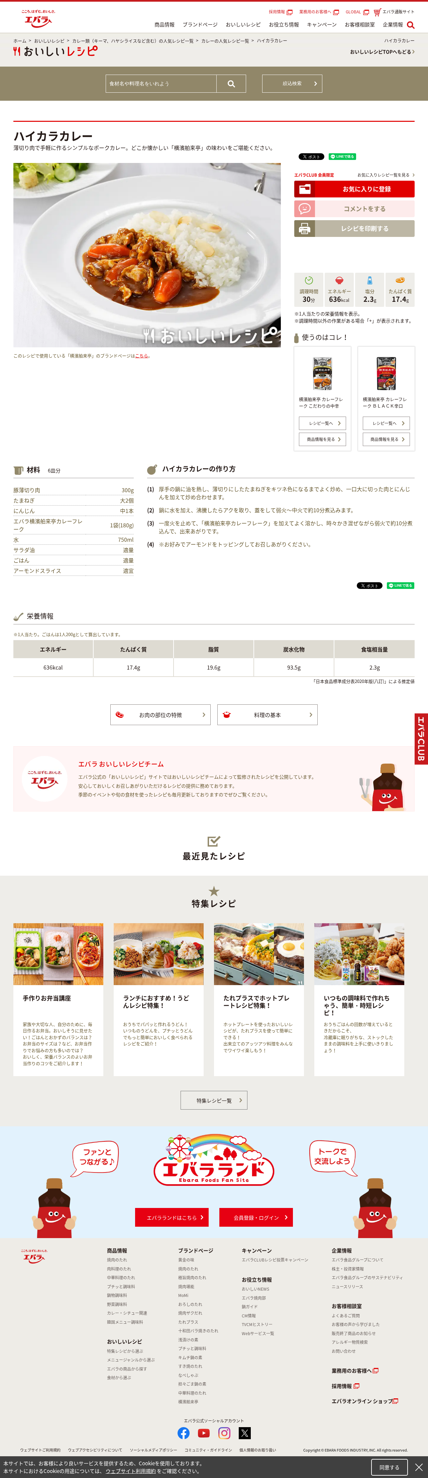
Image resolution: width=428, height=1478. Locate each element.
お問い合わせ (344, 1351)
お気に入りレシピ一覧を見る (383, 175)
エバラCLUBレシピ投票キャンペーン (275, 1260)
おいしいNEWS (255, 1289)
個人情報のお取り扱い (257, 1450)
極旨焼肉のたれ (192, 1278)
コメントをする (365, 208)
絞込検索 (292, 83)
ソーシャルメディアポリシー (153, 1450)
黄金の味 (186, 1260)
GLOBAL (354, 12)
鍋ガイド (250, 1307)
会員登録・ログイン (256, 1217)
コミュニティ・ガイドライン (208, 1450)
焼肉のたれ (117, 1260)
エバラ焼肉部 (254, 1298)
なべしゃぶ (188, 1375)
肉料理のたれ (119, 1269)
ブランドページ (200, 24)
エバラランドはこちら (172, 1217)
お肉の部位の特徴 (160, 715)
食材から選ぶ (119, 1378)
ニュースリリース (347, 1287)
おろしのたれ (190, 1304)
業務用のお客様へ (315, 12)
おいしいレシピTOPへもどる (380, 51)
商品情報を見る (321, 439)
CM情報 (249, 1316)
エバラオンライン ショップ (362, 1401)
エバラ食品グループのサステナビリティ (367, 1278)
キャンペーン (322, 24)
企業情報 (393, 24)
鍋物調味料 (117, 1295)
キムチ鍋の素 (190, 1358)
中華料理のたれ (121, 1278)
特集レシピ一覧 (214, 1100)
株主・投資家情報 (348, 1269)
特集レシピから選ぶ (125, 1351)
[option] (58, 999)
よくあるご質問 (346, 1316)
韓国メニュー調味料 (125, 1322)
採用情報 (277, 12)
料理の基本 (267, 715)
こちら (141, 355)
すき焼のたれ (190, 1366)
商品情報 (164, 24)
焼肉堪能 (186, 1287)
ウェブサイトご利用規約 (40, 1450)
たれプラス (188, 1322)
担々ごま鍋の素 (192, 1384)
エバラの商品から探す (127, 1369)
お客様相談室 (360, 24)
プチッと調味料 (121, 1287)
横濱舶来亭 (188, 1402)
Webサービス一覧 (258, 1333)
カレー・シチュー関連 (127, 1313)
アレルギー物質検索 (350, 1342)
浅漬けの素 (188, 1340)
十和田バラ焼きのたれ (198, 1331)
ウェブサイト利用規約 (131, 1471)
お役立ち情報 (284, 24)
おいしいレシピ (243, 24)
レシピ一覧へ (321, 423)
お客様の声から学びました (356, 1324)
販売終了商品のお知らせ (354, 1333)
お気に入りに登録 (367, 188)
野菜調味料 (117, 1304)
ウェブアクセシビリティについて (95, 1450)
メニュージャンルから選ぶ (131, 1360)
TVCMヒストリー (257, 1324)
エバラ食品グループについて (358, 1260)
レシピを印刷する (365, 228)
